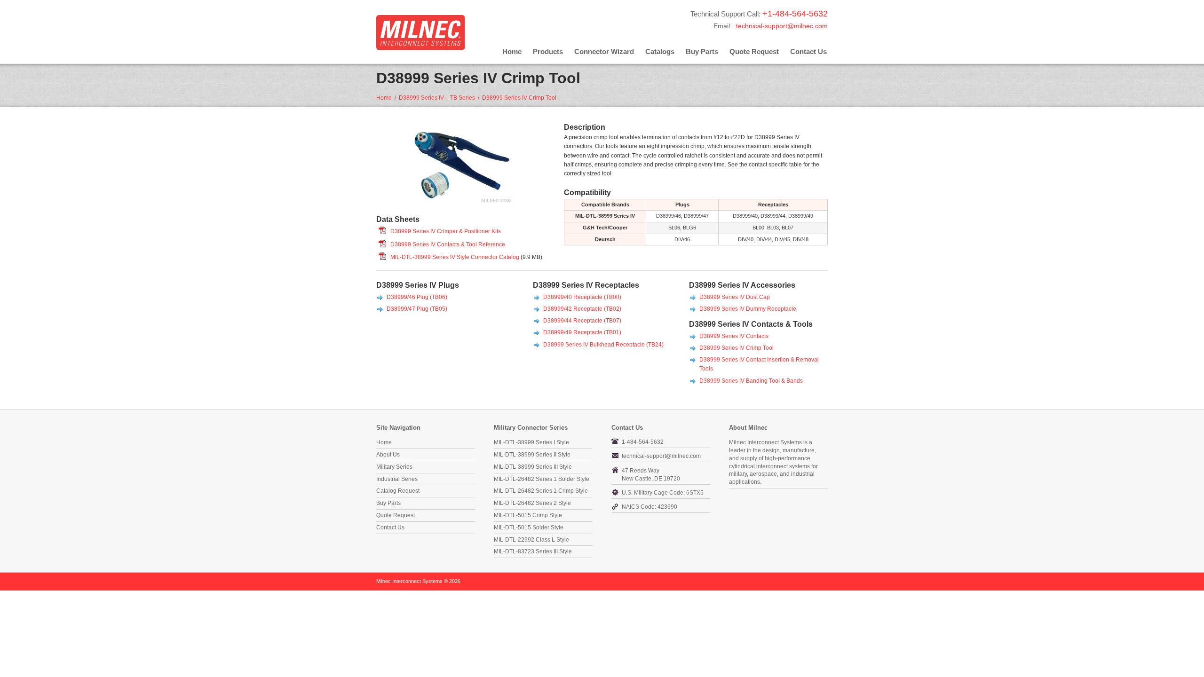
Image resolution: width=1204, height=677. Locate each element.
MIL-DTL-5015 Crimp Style (528, 515)
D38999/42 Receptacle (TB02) (582, 309)
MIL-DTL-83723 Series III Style (533, 551)
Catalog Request (398, 491)
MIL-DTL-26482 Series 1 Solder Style (541, 479)
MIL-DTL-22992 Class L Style (531, 539)
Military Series (394, 467)
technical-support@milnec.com (782, 26)
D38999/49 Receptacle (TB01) (582, 332)
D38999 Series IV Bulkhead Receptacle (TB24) (603, 344)
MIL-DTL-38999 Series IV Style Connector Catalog (454, 257)
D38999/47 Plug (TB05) (417, 309)
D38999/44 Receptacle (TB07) (582, 320)
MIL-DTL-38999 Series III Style (533, 467)
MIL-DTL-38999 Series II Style (532, 454)
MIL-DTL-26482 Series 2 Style (532, 503)
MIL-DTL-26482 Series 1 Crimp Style (541, 491)
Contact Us (808, 51)
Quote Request (754, 51)
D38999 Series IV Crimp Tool (736, 348)
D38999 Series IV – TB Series (437, 97)
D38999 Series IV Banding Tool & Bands (751, 381)
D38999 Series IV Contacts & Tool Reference (447, 244)
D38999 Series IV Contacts (733, 336)
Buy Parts (702, 51)
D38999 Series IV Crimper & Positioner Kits (445, 231)
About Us (388, 454)
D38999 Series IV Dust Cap (734, 297)
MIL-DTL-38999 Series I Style (531, 442)
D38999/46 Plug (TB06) (417, 297)
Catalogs (659, 51)
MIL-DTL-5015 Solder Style (528, 527)
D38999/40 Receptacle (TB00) (582, 297)
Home (512, 51)
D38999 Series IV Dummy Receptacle (747, 309)
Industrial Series (397, 479)
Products (548, 51)
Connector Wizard (604, 51)
